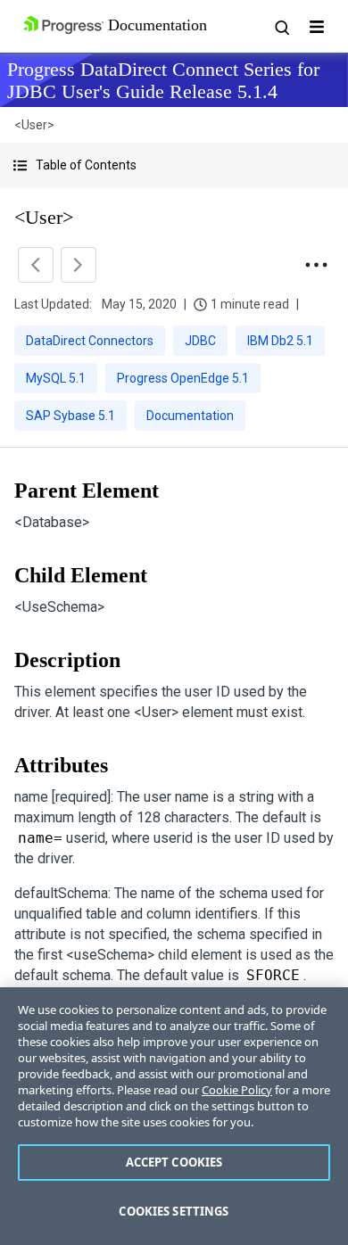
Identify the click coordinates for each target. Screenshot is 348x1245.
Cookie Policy (237, 1090)
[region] (174, 1116)
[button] (174, 165)
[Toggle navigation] (316, 26)
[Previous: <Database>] (36, 265)
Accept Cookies (174, 1162)
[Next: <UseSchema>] (78, 265)
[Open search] (281, 26)
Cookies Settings (173, 1211)
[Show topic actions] (316, 265)
